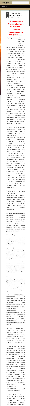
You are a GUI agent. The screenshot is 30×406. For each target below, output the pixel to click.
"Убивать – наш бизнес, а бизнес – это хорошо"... (15, 15)
